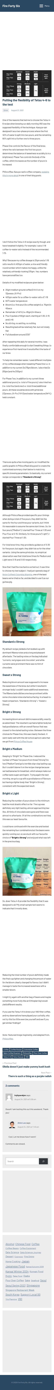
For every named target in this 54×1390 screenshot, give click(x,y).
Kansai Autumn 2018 (35, 1266)
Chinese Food (23, 1243)
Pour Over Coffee (40, 1053)
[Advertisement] (27, 42)
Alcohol (10, 1243)
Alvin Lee (22, 1123)
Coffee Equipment (28, 1248)
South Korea (12, 1294)
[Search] (43, 1161)
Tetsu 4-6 (7, 1057)
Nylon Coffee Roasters (12, 1053)
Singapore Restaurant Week (20, 1290)
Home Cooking (13, 1261)
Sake (27, 1280)
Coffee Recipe (16, 1049)
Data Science (12, 1252)
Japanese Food (15, 1266)
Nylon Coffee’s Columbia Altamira (17, 574)
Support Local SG (30, 1294)
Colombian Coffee (31, 1049)
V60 (27, 1057)
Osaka (26, 1275)
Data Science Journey (30, 1252)
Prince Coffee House (23, 741)
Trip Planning (11, 1299)
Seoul (43, 1280)
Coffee (6, 1049)
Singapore (33, 1285)
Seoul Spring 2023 (15, 1285)
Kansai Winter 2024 (17, 1271)
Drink (6, 110)
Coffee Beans (12, 1248)
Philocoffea (8, 1038)
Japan (25, 1261)
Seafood (35, 1280)
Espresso (19, 1256)
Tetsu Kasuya (18, 1057)
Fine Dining (29, 1256)
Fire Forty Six (11, 6)
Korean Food (36, 1271)
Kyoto (9, 1275)
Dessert (10, 1256)
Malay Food (17, 1276)
